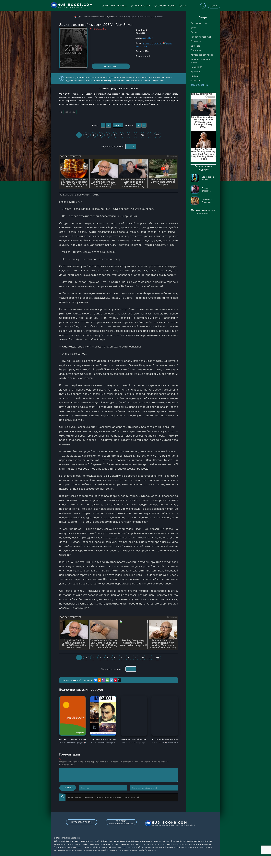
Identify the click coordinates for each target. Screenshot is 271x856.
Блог (185, 6)
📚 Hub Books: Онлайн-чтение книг (89, 17)
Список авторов (166, 6)
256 (157, 135)
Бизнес (194, 32)
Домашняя (196, 66)
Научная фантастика (114, 17)
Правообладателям (81, 822)
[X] (119, 680)
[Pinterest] (115, 680)
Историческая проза (202, 54)
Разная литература (201, 36)
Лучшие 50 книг (142, 6)
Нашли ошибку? (100, 28)
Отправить (67, 788)
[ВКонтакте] (95, 680)
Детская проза (199, 23)
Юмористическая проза (200, 61)
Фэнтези (195, 80)
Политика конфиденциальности (121, 822)
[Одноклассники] (99, 680)
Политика (196, 41)
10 (142, 135)
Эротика (195, 71)
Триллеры (196, 50)
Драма (194, 75)
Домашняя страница (116, 6)
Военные (195, 45)
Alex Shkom (147, 38)
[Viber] (103, 680)
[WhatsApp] (107, 680)
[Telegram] (111, 680)
